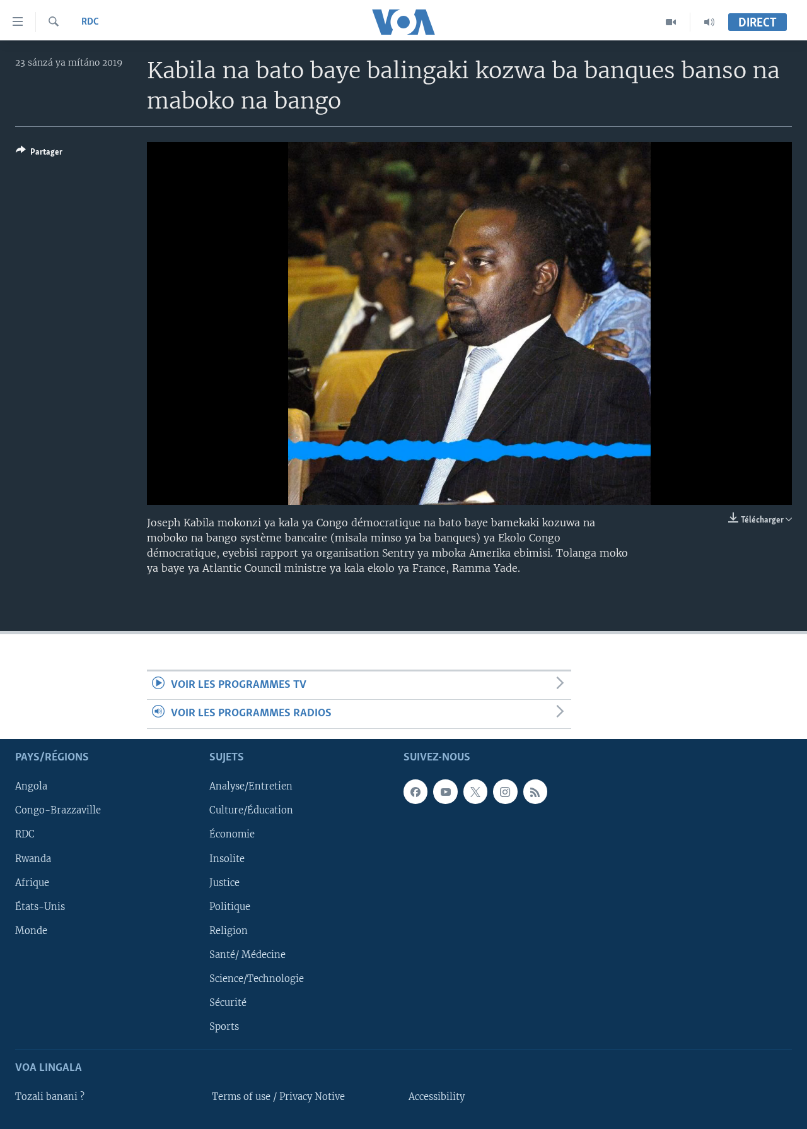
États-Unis (40, 906)
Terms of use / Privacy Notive (278, 1096)
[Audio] (709, 22)
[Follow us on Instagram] (505, 791)
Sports (224, 1026)
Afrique (32, 882)
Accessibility (437, 1096)
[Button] (39, 154)
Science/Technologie (256, 978)
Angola (31, 786)
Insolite (227, 858)
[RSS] (535, 791)
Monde (31, 930)
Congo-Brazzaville (58, 810)
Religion (228, 930)
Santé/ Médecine (247, 955)
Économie (232, 834)
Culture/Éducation (251, 810)
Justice (224, 882)
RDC (90, 22)
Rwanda (33, 858)
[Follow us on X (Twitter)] (475, 791)
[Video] (671, 22)
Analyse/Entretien (251, 786)
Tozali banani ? (49, 1096)
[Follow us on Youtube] (445, 791)
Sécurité (228, 1002)
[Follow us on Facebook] (415, 791)
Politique (229, 906)
